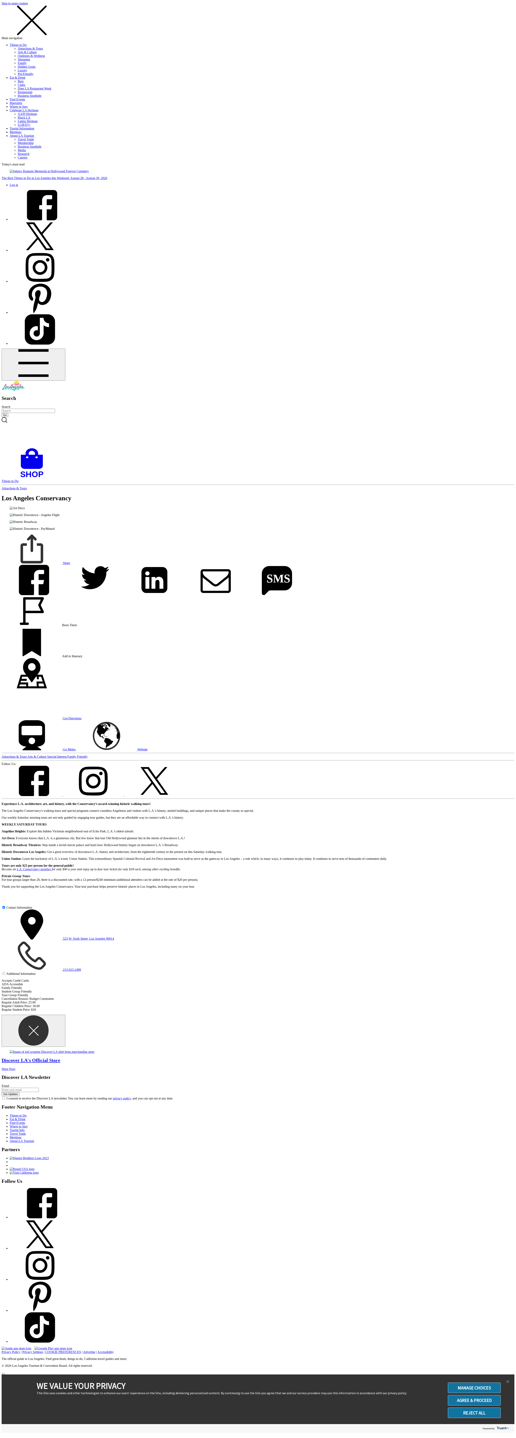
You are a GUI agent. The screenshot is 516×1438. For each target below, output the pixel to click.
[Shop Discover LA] (33, 477)
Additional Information (20, 973)
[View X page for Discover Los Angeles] (40, 250)
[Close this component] (33, 1031)
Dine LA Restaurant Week (34, 88)
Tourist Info (17, 1130)
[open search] (258, 432)
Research (23, 154)
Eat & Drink (17, 77)
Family (22, 63)
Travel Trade (26, 139)
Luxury (22, 70)
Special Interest (57, 756)
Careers (22, 157)
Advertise (89, 1352)
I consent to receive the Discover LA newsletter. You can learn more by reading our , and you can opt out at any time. (89, 1098)
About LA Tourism (22, 135)
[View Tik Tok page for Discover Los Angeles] (40, 343)
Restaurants (25, 92)
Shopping (24, 59)
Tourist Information (22, 128)
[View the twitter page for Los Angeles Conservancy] (154, 795)
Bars (21, 81)
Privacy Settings (32, 1352)
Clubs (21, 85)
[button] (508, 1381)
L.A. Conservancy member (34, 869)
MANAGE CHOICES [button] (474, 1388)
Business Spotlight (29, 95)
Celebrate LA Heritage (24, 110)
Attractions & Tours (30, 48)
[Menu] (33, 365)
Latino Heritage (28, 121)
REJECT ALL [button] (474, 1413)
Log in (14, 185)
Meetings (15, 132)
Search (6, 407)
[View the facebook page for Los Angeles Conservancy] (32, 795)
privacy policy (122, 1098)
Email (5, 1086)
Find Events (17, 99)
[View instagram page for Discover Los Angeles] (40, 281)
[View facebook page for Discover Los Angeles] (40, 219)
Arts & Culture (27, 52)
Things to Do (18, 45)
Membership (26, 143)
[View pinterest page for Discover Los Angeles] (40, 312)
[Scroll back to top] (3, 1373)
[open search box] (258, 432)
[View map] (32, 687)
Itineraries (16, 103)
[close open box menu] (32, 34)
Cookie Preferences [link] (63, 1352)
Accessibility (105, 1352)
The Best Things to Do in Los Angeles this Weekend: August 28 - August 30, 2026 (54, 178)
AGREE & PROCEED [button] (474, 1400)
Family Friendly (77, 756)
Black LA (24, 117)
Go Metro (69, 749)
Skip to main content (15, 3)
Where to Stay (19, 106)
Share (66, 563)
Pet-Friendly (25, 74)
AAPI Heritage (27, 114)
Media (22, 150)
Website (142, 749)
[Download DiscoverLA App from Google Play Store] (53, 1348)
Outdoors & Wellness (31, 55)
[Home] (13, 389)
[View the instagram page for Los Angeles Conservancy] (93, 795)
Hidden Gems (26, 66)
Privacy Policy (11, 1352)
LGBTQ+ (24, 124)
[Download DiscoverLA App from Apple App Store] (16, 1348)
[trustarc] (502, 1428)
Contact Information (19, 907)
